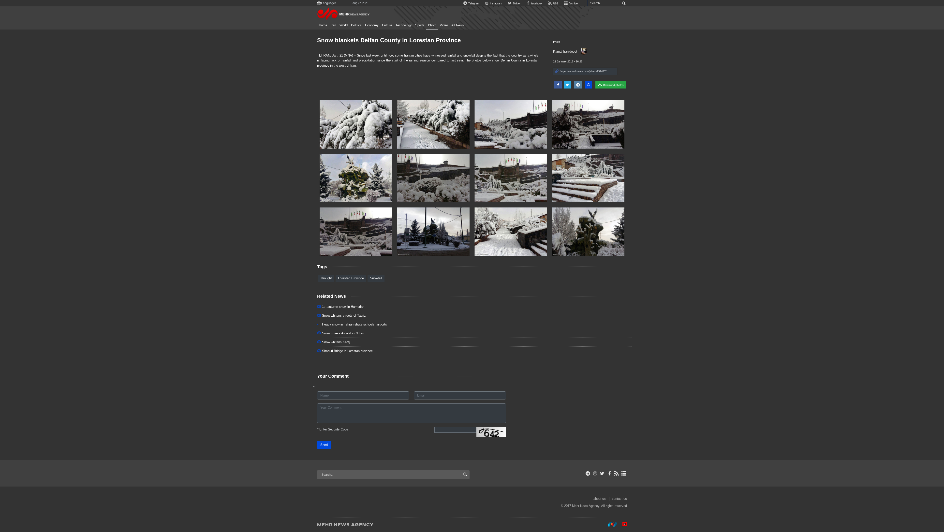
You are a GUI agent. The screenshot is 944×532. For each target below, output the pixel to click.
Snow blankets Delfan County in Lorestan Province (389, 40)
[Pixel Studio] (622, 524)
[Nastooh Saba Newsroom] (610, 524)
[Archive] (624, 473)
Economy (372, 25)
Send (324, 445)
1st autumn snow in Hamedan (343, 307)
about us (599, 499)
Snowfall (376, 278)
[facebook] (609, 473)
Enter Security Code (332, 429)
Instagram (495, 3)
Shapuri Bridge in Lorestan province (347, 351)
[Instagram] (595, 473)
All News (457, 25)
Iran (333, 25)
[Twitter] (602, 473)
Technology (404, 25)
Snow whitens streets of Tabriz (344, 315)
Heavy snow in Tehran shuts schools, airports (354, 324)
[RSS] (617, 473)
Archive (573, 3)
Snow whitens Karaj (336, 342)
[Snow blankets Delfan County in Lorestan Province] (356, 124)
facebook (536, 3)
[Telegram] (588, 473)
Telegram (473, 3)
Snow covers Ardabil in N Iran (343, 333)
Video (444, 25)
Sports (420, 25)
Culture (387, 25)
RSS (555, 3)
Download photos (613, 85)
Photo (432, 25)
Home (323, 25)
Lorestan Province (351, 278)
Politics (356, 25)
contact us (619, 499)
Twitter (516, 3)
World (343, 25)
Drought (326, 278)
